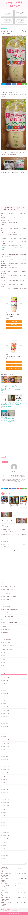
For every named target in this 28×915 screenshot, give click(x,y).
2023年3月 (5, 730)
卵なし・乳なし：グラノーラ (9, 541)
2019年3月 (5, 858)
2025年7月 (5, 687)
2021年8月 (5, 776)
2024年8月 (5, 697)
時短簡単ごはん (6, 629)
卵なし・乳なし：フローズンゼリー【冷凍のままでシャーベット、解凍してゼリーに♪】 (4, 388)
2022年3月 (5, 759)
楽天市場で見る (14, 324)
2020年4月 (5, 815)
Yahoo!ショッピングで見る (14, 328)
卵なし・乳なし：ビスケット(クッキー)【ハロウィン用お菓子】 (18, 386)
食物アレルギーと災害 (8, 589)
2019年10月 (6, 835)
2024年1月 (5, 707)
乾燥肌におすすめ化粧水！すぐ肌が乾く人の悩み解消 (14, 534)
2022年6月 (5, 753)
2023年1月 (5, 736)
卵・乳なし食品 (4, 28)
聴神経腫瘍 (5, 632)
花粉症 (4, 626)
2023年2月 (5, 733)
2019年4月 (5, 855)
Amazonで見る (14, 321)
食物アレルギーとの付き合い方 (10, 596)
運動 (4, 662)
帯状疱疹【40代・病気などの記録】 (18, 403)
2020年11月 (6, 802)
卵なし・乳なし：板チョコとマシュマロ (4, 419)
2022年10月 (6, 746)
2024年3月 (5, 703)
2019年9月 (5, 839)
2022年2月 (5, 763)
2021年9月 (5, 773)
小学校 (4, 652)
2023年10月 (6, 713)
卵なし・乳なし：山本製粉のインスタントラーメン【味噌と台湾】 (14, 545)
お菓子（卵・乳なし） (8, 649)
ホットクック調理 (7, 639)
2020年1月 (5, 825)
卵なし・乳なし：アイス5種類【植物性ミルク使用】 (13, 889)
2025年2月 (5, 690)
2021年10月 (6, 769)
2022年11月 (6, 743)
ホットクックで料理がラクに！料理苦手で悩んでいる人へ (11, 420)
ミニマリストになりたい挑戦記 (10, 622)
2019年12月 (6, 829)
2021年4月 (5, 786)
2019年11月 (6, 832)
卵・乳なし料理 (6, 593)
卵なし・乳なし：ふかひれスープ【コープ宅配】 (11, 404)
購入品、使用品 (6, 669)
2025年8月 (5, 683)
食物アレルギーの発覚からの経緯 (10, 609)
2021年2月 (5, 792)
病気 (4, 659)
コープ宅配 (5, 613)
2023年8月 (5, 716)
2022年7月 (5, 749)
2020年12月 (6, 799)
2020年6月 (5, 809)
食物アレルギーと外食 (8, 599)
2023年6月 (5, 723)
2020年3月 (5, 819)
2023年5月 (5, 726)
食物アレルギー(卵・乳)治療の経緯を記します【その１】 (4, 404)
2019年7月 (5, 845)
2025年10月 (6, 677)
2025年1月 (5, 693)
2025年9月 (5, 680)
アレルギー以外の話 (7, 636)
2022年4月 (5, 756)
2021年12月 (6, 766)
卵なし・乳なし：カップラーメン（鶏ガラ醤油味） (11, 386)
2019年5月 (5, 852)
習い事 (4, 665)
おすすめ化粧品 (6, 606)
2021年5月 (5, 782)
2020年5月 (5, 812)
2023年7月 (5, 720)
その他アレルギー (7, 603)
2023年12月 (6, 710)
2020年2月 (5, 822)
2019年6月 (5, 848)
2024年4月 (5, 700)
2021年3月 (5, 789)
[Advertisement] (14, 191)
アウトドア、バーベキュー (9, 586)
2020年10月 (6, 806)
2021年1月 (5, 796)
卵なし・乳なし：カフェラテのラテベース (12, 538)
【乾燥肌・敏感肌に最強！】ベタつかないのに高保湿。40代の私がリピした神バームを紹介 (14, 530)
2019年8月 (5, 842)
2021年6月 (5, 779)
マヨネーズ (4, 456)
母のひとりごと (6, 619)
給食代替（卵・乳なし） (8, 646)
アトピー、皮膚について (8, 616)
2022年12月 (6, 740)
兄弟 (4, 655)
